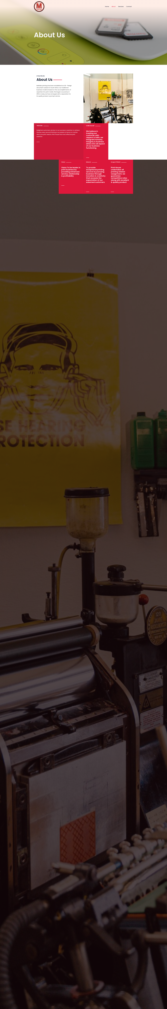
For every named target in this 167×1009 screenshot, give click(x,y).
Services (121, 6)
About (114, 6)
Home (107, 6)
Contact (129, 6)
